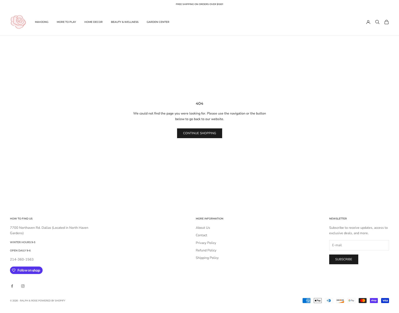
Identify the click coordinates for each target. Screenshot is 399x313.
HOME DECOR (93, 21)
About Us (203, 227)
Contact (201, 235)
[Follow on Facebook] (12, 286)
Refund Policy (206, 250)
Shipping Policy (207, 258)
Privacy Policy (206, 243)
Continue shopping (199, 133)
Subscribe (343, 259)
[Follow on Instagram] (23, 286)
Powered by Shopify (51, 300)
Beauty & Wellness (124, 21)
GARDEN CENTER (158, 21)
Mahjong (41, 21)
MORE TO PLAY (66, 21)
